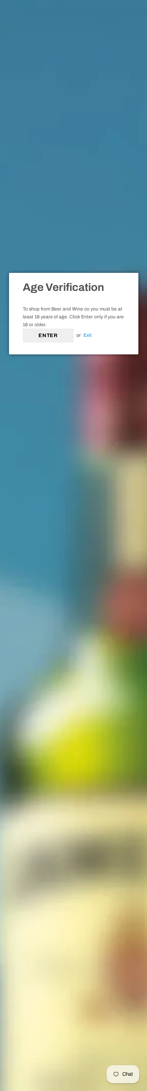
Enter (47, 335)
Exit (87, 335)
